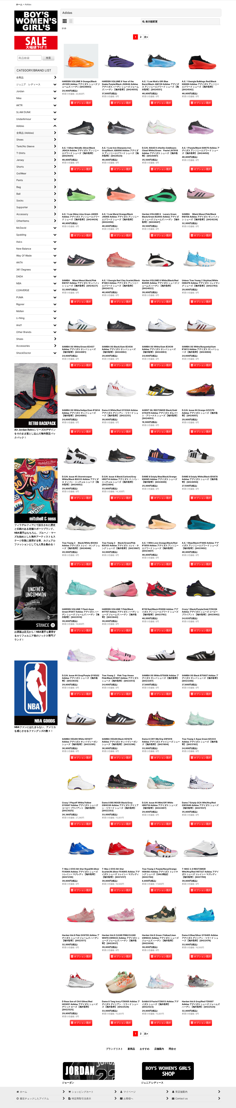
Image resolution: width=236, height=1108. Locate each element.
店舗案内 (159, 1048)
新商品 (131, 1048)
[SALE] (36, 42)
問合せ (172, 1048)
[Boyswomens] (36, 19)
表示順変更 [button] (151, 21)
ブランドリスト (114, 1048)
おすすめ (144, 1048)
